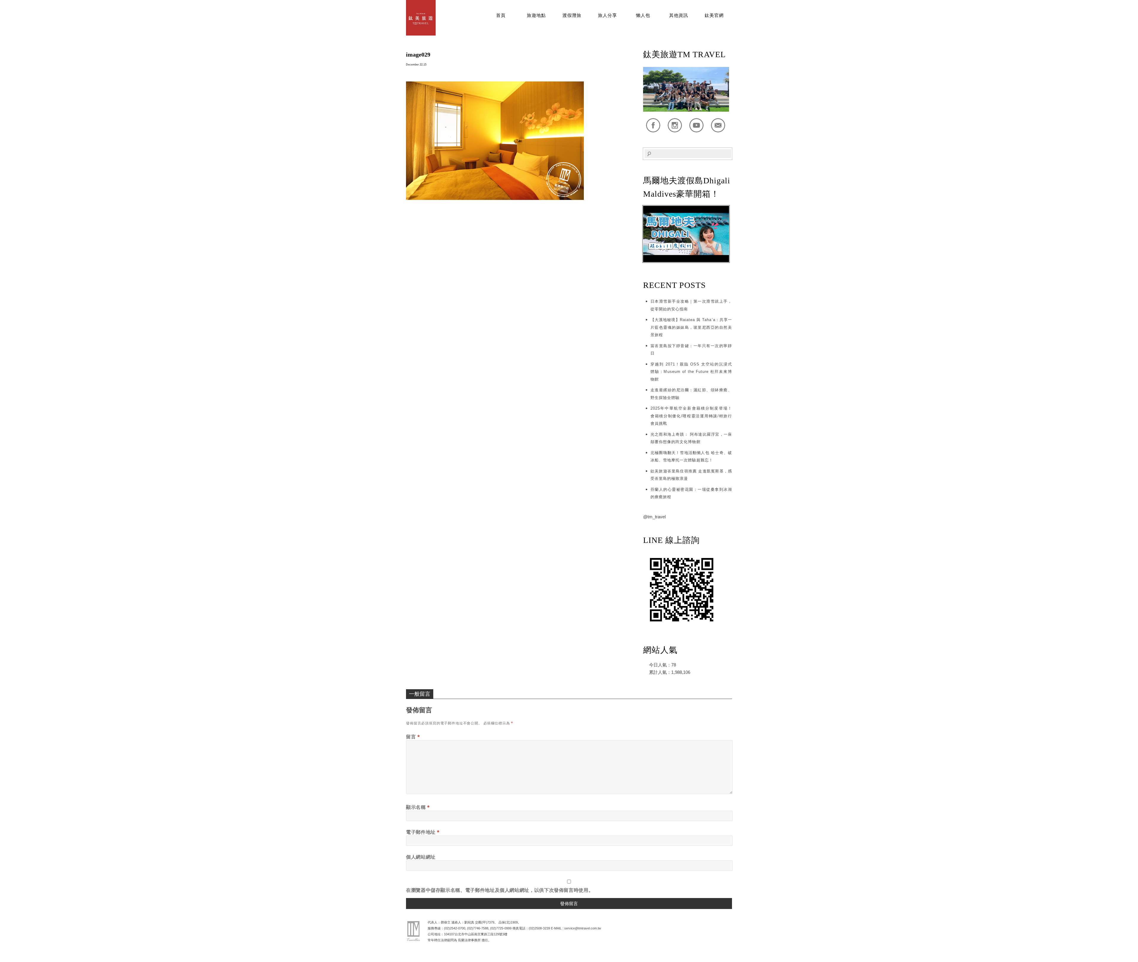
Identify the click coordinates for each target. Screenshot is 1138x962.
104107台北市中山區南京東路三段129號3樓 (475, 934)
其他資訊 (678, 15)
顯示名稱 (418, 807)
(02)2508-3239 (539, 928)
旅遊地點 (536, 15)
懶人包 (643, 15)
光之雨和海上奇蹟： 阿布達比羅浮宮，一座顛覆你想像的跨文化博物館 (691, 438)
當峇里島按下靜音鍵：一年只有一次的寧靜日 (691, 350)
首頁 (501, 15)
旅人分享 (607, 15)
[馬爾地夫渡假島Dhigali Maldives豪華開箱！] (686, 261)
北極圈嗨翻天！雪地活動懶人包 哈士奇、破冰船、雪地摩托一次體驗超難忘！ (691, 456)
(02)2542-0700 (454, 928)
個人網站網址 (421, 857)
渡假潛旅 (571, 15)
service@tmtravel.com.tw (582, 928)
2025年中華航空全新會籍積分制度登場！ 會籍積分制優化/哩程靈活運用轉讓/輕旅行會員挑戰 (691, 416)
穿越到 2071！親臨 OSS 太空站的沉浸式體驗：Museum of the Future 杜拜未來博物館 (691, 371)
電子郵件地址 (423, 832)
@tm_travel (654, 516)
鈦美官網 (714, 15)
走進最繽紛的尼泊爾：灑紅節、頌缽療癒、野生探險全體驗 (691, 394)
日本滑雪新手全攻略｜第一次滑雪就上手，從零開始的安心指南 (691, 305)
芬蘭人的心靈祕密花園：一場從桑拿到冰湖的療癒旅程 (691, 493)
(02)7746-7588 (477, 928)
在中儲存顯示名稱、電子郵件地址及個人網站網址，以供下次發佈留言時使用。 (499, 890)
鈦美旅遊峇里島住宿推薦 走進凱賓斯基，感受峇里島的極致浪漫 (691, 475)
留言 (413, 736)
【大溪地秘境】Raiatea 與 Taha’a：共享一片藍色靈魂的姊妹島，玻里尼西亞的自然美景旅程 (691, 327)
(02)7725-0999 (501, 928)
